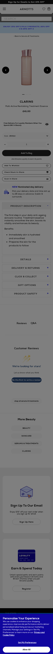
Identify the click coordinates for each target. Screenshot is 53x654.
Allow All (26, 649)
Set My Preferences (27, 642)
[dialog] (26, 634)
